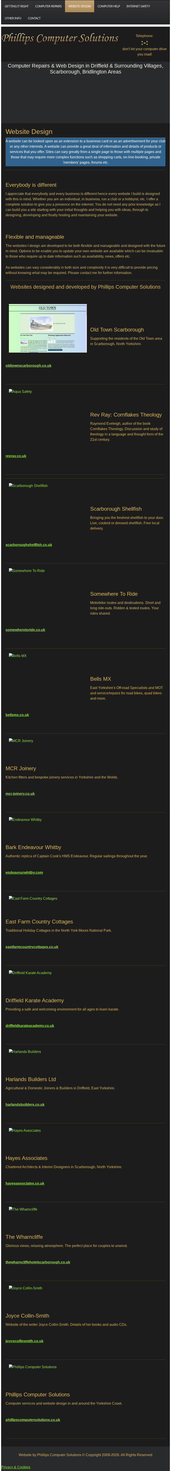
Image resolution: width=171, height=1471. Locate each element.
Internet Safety (138, 6)
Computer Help (109, 6)
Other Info (13, 18)
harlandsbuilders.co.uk (25, 1104)
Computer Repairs (48, 6)
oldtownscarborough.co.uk (28, 365)
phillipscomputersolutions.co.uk (33, 1420)
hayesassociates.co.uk (25, 1183)
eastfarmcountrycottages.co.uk (32, 947)
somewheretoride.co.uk (25, 630)
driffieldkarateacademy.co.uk (30, 1026)
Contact (34, 18)
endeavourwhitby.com (24, 872)
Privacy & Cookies (15, 1467)
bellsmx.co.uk (17, 715)
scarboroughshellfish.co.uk (29, 545)
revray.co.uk (16, 456)
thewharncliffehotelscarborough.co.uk (38, 1262)
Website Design (79, 6)
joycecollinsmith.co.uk (24, 1341)
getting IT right (16, 6)
